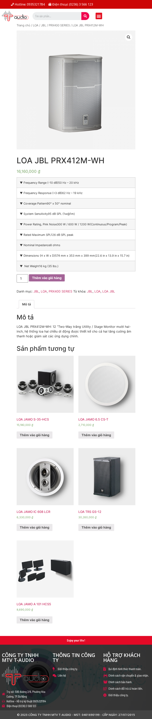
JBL (43, 25)
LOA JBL (108, 291)
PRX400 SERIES (59, 25)
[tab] (26, 304)
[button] (99, 16)
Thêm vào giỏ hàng (47, 278)
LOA (35, 25)
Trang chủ (23, 25)
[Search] (85, 16)
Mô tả (26, 304)
